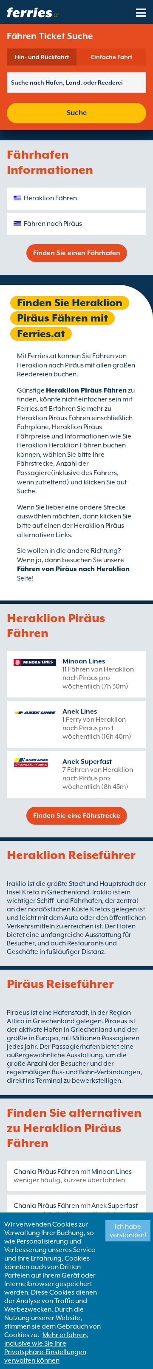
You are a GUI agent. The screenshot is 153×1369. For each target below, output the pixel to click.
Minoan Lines (83, 661)
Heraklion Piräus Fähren (86, 390)
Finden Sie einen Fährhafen (76, 253)
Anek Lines (79, 711)
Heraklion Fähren (50, 198)
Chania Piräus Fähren (46, 1171)
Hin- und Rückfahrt (42, 57)
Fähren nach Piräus (53, 224)
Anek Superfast (87, 762)
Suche (77, 113)
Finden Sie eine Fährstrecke (76, 816)
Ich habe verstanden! (128, 1231)
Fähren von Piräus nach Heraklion (73, 569)
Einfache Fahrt (111, 57)
